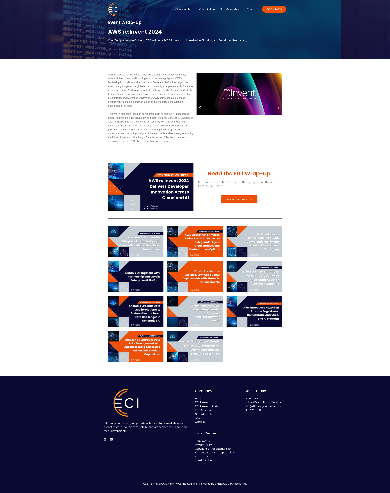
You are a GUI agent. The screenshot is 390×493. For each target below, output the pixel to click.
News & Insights (229, 9)
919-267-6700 (253, 410)
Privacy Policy (203, 444)
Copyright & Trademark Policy (213, 448)
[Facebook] (105, 439)
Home (198, 398)
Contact (252, 9)
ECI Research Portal (207, 406)
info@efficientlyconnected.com (264, 406)
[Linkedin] (111, 439)
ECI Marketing (206, 9)
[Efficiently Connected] (114, 9)
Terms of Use (203, 441)
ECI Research (182, 9)
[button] (191, 9)
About (199, 418)
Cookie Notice (203, 460)
